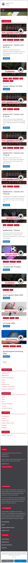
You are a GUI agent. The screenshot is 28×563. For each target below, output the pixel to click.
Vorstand (19, 261)
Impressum (4, 547)
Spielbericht (16, 109)
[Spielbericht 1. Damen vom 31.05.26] (14, 100)
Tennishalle (4, 425)
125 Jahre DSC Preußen (12, 267)
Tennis (22, 39)
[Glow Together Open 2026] (14, 281)
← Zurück (3, 362)
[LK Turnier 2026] (14, 309)
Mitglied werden (5, 375)
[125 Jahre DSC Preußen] (14, 252)
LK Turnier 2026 (9, 323)
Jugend (3, 401)
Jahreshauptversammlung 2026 (13, 352)
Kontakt (3, 380)
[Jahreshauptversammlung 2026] (14, 337)
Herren (21, 78)
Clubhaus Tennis (5, 420)
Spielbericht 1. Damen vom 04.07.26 (13, 46)
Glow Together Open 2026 (13, 295)
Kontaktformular (5, 463)
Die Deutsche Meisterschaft (7, 389)
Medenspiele (16, 39)
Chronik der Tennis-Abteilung (8, 386)
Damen (4, 39)
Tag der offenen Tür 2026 (12, 86)
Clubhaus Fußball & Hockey (7, 423)
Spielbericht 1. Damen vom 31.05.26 (13, 115)
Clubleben (5, 78)
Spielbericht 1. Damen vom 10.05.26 (13, 192)
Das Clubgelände (5, 416)
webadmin (13, 264)
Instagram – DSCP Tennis (7, 435)
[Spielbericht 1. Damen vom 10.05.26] (14, 177)
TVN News (3, 406)
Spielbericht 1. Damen (11, 230)
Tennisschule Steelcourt (6, 408)
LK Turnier (12, 318)
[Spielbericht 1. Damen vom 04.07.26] (14, 31)
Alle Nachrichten (5, 384)
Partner (3, 382)
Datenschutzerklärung (6, 544)
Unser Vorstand (5, 373)
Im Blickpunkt (10, 39)
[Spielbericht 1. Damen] (14, 216)
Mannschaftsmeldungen (7, 403)
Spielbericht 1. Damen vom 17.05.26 (13, 154)
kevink (11, 42)
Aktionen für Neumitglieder (7, 377)
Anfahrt (3, 418)
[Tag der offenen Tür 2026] (14, 69)
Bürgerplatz (4, 427)
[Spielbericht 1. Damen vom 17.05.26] (14, 139)
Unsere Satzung (5, 539)
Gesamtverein (15, 78)
